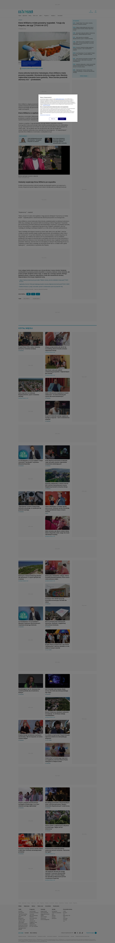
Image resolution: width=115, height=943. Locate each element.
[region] (58, 108)
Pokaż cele (53, 118)
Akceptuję (62, 118)
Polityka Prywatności (46, 105)
